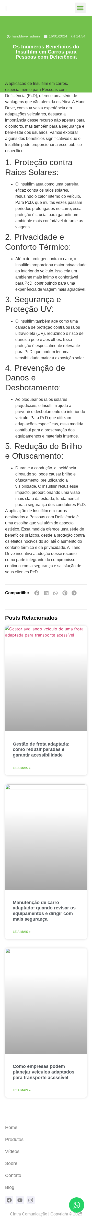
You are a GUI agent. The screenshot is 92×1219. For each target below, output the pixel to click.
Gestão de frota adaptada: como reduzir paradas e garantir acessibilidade (41, 749)
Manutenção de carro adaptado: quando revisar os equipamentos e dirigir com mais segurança (44, 911)
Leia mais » (22, 768)
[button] (80, 8)
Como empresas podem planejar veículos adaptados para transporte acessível (43, 1072)
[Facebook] (9, 1200)
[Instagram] (31, 1200)
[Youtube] (20, 1200)
